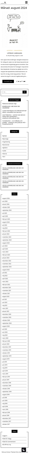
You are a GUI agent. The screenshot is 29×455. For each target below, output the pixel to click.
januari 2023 (5, 258)
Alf (8, 55)
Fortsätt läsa (8, 81)
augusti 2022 (6, 270)
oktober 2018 (6, 388)
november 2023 (6, 237)
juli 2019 (4, 362)
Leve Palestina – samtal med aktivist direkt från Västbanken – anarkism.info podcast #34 (13, 116)
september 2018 (6, 391)
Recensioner (5, 145)
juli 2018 (4, 397)
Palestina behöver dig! (9, 103)
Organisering (18, 50)
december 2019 (6, 347)
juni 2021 (4, 302)
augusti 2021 (5, 296)
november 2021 (6, 290)
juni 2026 (4, 201)
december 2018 (6, 383)
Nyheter (4, 136)
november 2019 (6, 350)
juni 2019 (4, 365)
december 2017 (6, 418)
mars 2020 (5, 338)
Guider (4, 151)
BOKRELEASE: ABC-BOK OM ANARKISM (11, 107)
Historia (4, 154)
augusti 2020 (6, 326)
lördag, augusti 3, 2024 (17, 55)
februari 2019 (6, 377)
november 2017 (6, 421)
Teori (3, 156)
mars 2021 (5, 308)
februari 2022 (6, 284)
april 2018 (5, 406)
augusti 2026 (6, 198)
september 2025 (7, 210)
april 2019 (5, 371)
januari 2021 (5, 311)
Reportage (5, 139)
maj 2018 (4, 403)
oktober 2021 (6, 293)
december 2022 (6, 261)
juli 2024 (4, 225)
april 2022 (5, 278)
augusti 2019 (5, 359)
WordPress (25, 452)
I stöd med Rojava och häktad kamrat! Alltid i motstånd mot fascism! (14, 111)
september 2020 (7, 323)
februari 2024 (6, 231)
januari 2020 (5, 344)
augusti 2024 (6, 222)
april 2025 (5, 216)
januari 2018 (5, 415)
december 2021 (6, 287)
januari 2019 (5, 380)
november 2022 (6, 264)
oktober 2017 (6, 424)
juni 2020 (4, 332)
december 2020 (6, 314)
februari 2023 (6, 255)
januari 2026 (5, 204)
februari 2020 (6, 341)
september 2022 (7, 266)
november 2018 (6, 385)
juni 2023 (4, 246)
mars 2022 (5, 281)
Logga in (4, 436)
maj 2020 (4, 335)
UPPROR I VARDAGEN (14, 53)
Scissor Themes (11, 452)
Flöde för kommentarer (9, 441)
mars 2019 (5, 374)
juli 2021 (4, 299)
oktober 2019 (6, 353)
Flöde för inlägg (6, 438)
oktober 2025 (6, 207)
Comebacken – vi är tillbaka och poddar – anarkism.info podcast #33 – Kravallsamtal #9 (14, 122)
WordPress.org (6, 444)
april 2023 (5, 249)
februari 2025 (6, 219)
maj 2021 (4, 305)
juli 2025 (4, 213)
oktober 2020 (6, 320)
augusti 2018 (5, 394)
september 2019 (6, 356)
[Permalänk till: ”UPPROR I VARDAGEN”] (14, 29)
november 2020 (6, 317)
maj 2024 (4, 228)
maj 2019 (4, 368)
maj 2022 (4, 275)
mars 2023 (5, 252)
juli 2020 (4, 329)
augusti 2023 (6, 243)
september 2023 (7, 240)
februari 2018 (6, 412)
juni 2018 (4, 400)
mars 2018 (5, 409)
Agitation (10, 50)
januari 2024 (5, 234)
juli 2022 (4, 272)
